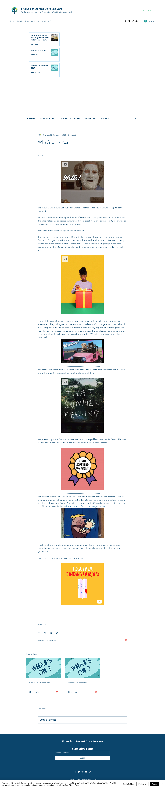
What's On (90, 118)
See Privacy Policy (72, 785)
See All (136, 654)
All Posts (30, 118)
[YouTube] (136, 21)
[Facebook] (125, 21)
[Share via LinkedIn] (51, 633)
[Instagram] (133, 21)
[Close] (162, 784)
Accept (154, 784)
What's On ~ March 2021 (40, 682)
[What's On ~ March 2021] (43, 668)
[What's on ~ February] (82, 668)
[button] (136, 118)
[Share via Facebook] (39, 633)
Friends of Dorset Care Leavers (41, 9)
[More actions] (125, 135)
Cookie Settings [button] (128, 784)
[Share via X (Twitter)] (45, 633)
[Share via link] (57, 633)
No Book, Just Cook (69, 118)
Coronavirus (47, 118)
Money (105, 118)
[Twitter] (129, 21)
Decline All (142, 784)
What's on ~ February (77, 682)
